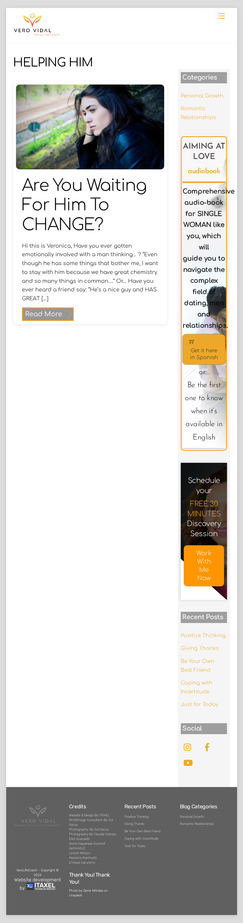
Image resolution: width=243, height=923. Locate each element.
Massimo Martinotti (83, 858)
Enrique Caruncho (82, 862)
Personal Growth (202, 96)
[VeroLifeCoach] (36, 34)
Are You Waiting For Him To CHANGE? (84, 205)
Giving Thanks (200, 648)
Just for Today (199, 704)
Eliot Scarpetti (79, 839)
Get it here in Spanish (204, 354)
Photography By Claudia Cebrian (92, 834)
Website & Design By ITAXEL (89, 815)
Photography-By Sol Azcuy (89, 829)
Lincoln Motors (79, 853)
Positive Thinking (203, 635)
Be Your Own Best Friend (142, 831)
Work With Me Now (204, 566)
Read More (43, 314)
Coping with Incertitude (141, 839)
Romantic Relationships (197, 824)
